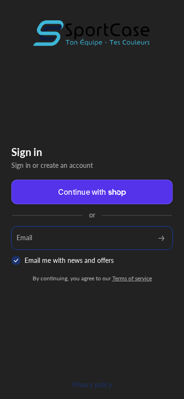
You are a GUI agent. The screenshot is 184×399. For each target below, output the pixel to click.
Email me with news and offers (69, 260)
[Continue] (161, 238)
